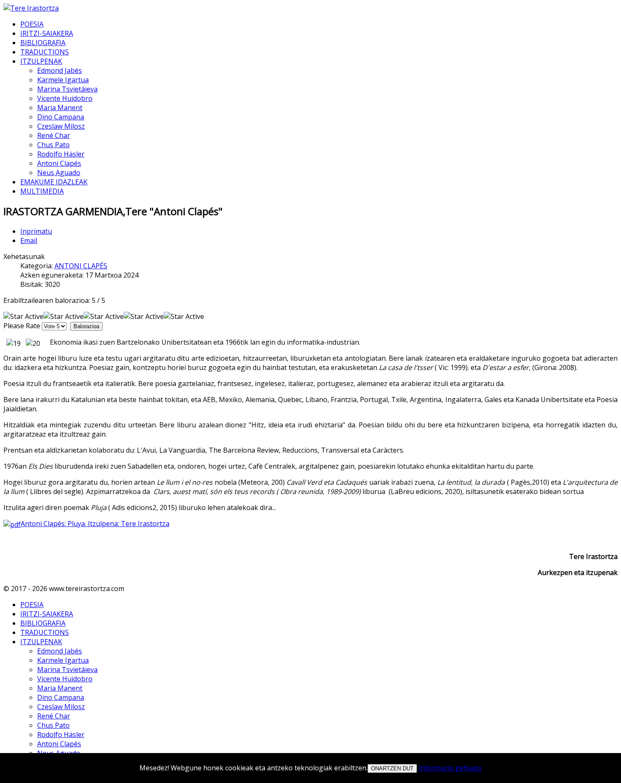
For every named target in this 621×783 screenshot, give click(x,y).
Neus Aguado (58, 172)
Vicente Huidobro (65, 98)
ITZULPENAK (41, 61)
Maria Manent (59, 107)
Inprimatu (36, 231)
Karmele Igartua (63, 79)
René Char (53, 135)
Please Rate (21, 325)
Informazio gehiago (450, 767)
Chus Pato (53, 144)
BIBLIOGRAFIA (42, 42)
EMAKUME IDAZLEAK (53, 181)
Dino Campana (60, 117)
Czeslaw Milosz (61, 126)
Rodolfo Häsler (60, 154)
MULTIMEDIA (42, 191)
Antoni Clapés (59, 163)
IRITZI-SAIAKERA (46, 33)
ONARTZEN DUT (392, 768)
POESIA (32, 24)
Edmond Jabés (59, 70)
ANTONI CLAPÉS (80, 265)
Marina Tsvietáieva (67, 89)
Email (28, 240)
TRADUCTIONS (44, 52)
